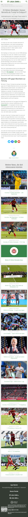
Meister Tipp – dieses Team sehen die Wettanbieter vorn (14, 286)
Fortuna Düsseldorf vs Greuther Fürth (14, 474)
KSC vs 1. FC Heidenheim (14, 451)
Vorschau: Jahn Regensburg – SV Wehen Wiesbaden (14, 218)
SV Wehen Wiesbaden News (7, 4)
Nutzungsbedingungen (7, 487)
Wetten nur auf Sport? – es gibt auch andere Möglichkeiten (14, 357)
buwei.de (9, 506)
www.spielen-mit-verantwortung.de (18, 506)
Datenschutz (17, 487)
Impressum (23, 487)
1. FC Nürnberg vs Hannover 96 (14, 428)
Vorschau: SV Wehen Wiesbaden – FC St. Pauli (14, 242)
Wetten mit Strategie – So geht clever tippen (14, 310)
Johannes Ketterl (15, 157)
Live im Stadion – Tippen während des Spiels (14, 333)
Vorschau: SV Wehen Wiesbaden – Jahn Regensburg (14, 193)
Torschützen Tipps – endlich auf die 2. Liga (14, 381)
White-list (9, 513)
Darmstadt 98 (4, 105)
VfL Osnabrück (10, 72)
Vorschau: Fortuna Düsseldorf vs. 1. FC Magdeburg (14, 405)
